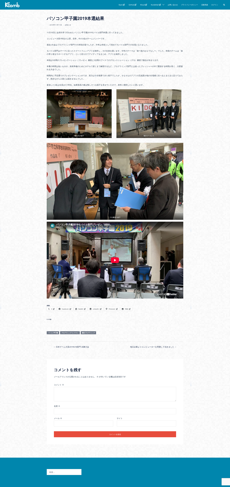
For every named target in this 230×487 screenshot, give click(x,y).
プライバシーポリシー (189, 5)
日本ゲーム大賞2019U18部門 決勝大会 (72, 347)
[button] (224, 5)
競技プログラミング (88, 333)
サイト (120, 418)
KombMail (155, 5)
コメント (59, 384)
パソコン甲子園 (53, 333)
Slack (120, 5)
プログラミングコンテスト (70, 333)
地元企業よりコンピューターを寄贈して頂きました (152, 347)
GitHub (131, 5)
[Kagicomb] (12, 4)
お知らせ (68, 25)
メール (58, 418)
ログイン (214, 5)
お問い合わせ (173, 5)
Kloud (142, 5)
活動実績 (204, 5)
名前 (57, 406)
